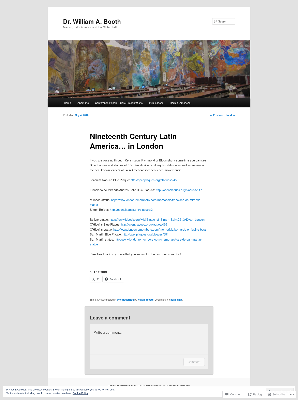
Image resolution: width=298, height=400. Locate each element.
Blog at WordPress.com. (122, 386)
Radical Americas (180, 103)
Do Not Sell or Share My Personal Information (164, 386)
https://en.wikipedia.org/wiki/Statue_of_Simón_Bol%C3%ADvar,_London (157, 219)
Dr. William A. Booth (92, 21)
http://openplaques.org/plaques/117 (179, 190)
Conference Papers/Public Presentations (119, 103)
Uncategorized (125, 299)
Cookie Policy (80, 393)
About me (83, 103)
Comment (194, 361)
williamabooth (145, 299)
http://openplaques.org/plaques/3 (131, 209)
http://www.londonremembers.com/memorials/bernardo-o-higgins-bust (159, 229)
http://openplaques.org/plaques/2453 (154, 180)
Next (230, 115)
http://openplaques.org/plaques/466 (144, 224)
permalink (176, 299)
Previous (216, 115)
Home (67, 103)
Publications (156, 103)
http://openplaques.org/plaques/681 (145, 234)
